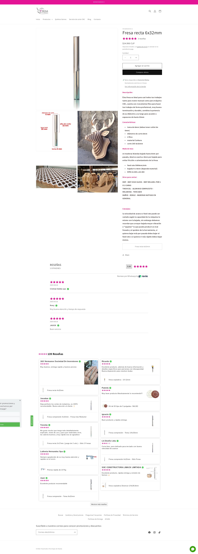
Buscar (60, 515)
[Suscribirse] (74, 532)
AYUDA (107, 519)
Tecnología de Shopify (55, 549)
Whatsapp (32, 421)
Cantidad (125, 53)
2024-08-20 (54, 322)
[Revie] (143, 276)
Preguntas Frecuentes (94, 515)
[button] (47, 19)
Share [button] (127, 255)
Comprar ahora (142, 72)
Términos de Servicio (130, 515)
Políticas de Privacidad (112, 515)
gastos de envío (142, 47)
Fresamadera (45, 549)
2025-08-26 (54, 285)
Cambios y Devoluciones (74, 515)
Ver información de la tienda (135, 86)
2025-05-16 (54, 302)
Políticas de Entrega (95, 519)
